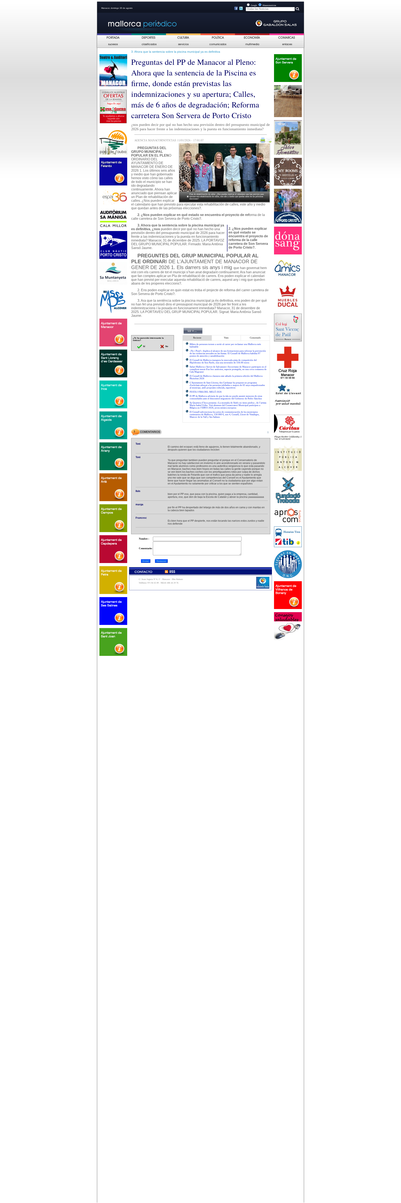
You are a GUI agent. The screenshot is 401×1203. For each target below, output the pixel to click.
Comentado (255, 337)
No (166, 346)
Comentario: (145, 548)
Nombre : (144, 538)
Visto (226, 337)
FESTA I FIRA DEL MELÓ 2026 (206, 392)
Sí (143, 346)
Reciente (197, 337)
